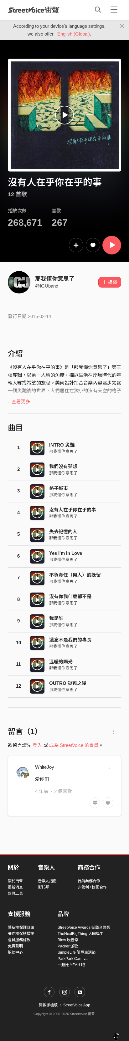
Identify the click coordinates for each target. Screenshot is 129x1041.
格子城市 (58, 488)
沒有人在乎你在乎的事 (72, 509)
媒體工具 (15, 893)
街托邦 (43, 887)
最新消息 (15, 887)
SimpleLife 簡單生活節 (76, 952)
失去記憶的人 (63, 531)
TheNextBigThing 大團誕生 (80, 934)
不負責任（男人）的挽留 (75, 575)
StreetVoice (33, 10)
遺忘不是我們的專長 (70, 639)
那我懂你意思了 (55, 279)
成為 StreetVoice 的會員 (74, 745)
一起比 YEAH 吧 (71, 965)
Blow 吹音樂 (68, 940)
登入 (37, 745)
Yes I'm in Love (65, 553)
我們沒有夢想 (63, 466)
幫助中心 (15, 952)
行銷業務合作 (89, 881)
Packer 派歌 (68, 946)
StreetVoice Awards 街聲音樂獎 (84, 927)
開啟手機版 (48, 1005)
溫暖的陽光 (61, 661)
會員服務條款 (19, 940)
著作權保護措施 (21, 934)
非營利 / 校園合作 (92, 887)
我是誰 (56, 618)
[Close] (122, 26)
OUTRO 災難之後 (67, 683)
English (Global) (73, 33)
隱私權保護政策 (21, 927)
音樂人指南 (47, 881)
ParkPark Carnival (73, 958)
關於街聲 (15, 881)
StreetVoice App (76, 1005)
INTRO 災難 (62, 445)
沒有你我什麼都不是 (70, 596)
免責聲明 (15, 946)
